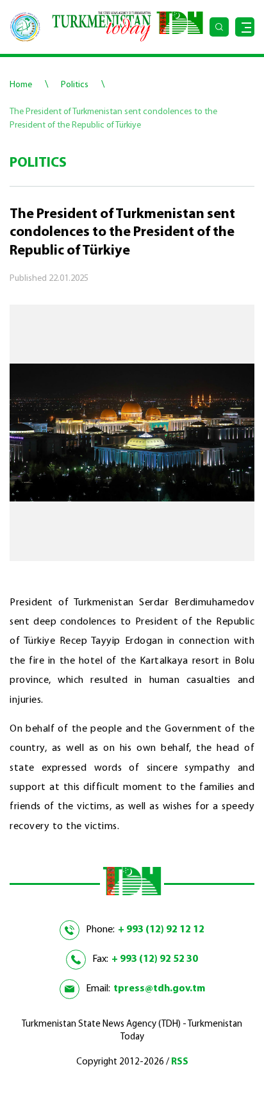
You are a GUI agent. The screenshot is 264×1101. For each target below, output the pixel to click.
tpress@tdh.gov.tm (159, 989)
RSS (179, 1062)
